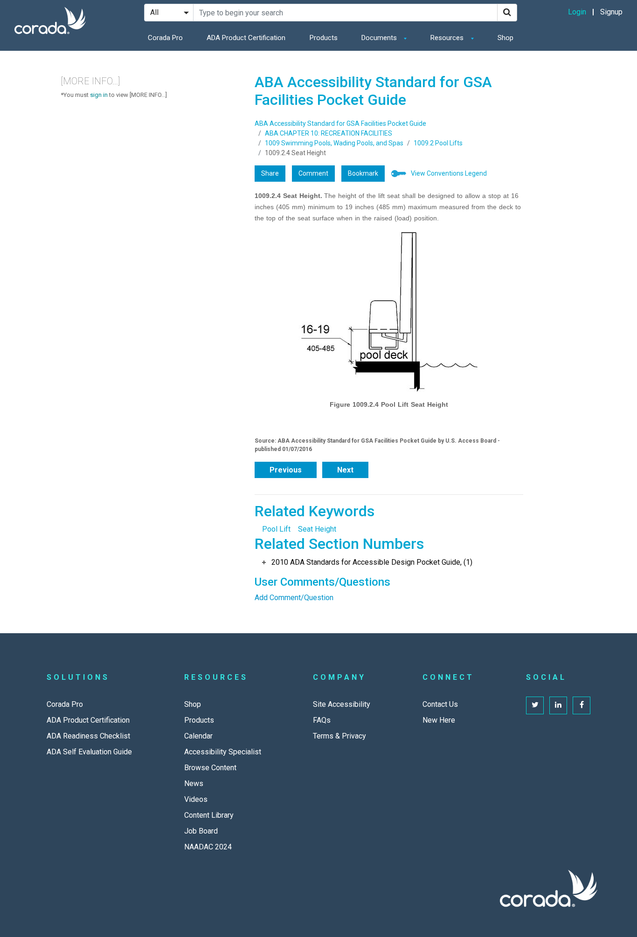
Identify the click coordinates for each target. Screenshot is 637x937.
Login (577, 11)
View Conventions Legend (449, 173)
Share (270, 173)
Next (345, 469)
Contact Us (440, 704)
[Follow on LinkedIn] (558, 705)
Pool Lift (276, 529)
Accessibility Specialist (222, 751)
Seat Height (317, 529)
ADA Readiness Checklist (88, 736)
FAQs (322, 720)
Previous (286, 469)
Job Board (201, 831)
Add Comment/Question (294, 597)
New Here (438, 720)
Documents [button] (380, 38)
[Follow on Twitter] (535, 705)
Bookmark (363, 173)
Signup (611, 11)
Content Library (209, 815)
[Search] (507, 12)
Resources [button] (447, 38)
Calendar (198, 736)
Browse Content (210, 767)
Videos (196, 799)
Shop (505, 38)
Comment (313, 173)
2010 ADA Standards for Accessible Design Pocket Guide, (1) (371, 562)
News (193, 783)
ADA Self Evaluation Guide (89, 751)
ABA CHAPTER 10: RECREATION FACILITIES (328, 133)
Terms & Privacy (339, 736)
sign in (99, 94)
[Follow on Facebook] (581, 705)
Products (324, 38)
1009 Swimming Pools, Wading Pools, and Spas (334, 143)
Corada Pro (165, 38)
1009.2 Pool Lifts (438, 143)
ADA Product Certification (246, 38)
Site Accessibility (341, 704)
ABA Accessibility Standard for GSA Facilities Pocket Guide (340, 123)
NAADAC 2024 (208, 846)
